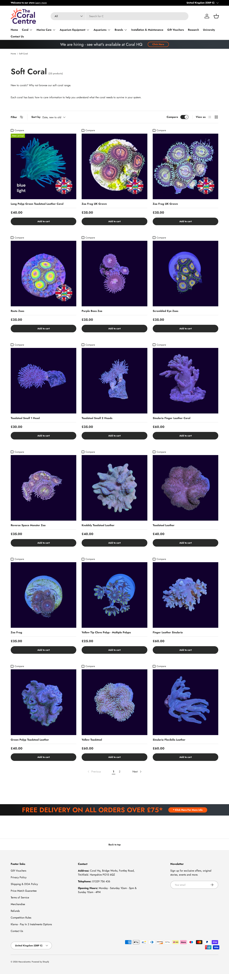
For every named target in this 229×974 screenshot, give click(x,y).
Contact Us (17, 36)
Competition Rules (21, 918)
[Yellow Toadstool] (114, 702)
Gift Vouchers (175, 30)
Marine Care (44, 30)
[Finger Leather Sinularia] (185, 595)
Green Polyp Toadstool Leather (30, 740)
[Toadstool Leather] (185, 488)
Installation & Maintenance (147, 30)
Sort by (35, 117)
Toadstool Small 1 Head (25, 418)
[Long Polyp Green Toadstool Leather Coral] (43, 166)
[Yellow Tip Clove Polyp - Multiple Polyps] (114, 595)
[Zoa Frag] (43, 595)
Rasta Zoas (17, 311)
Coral (25, 30)
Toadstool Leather (164, 525)
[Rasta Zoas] (43, 273)
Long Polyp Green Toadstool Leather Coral (37, 204)
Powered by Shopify (40, 961)
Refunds (15, 911)
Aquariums (100, 30)
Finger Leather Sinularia (168, 632)
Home (14, 30)
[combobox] (120, 16)
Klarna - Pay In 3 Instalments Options (31, 924)
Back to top (114, 844)
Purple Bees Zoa (92, 311)
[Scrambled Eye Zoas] (185, 273)
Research (193, 30)
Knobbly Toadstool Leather (98, 525)
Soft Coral (23, 54)
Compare (172, 117)
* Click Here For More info (188, 810)
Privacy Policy (18, 877)
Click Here (158, 44)
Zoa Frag (16, 632)
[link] (94, 772)
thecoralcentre (24, 961)
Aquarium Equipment (72, 30)
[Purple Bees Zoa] (114, 273)
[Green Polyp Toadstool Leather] (43, 702)
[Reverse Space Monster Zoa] (43, 488)
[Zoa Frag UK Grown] (114, 166)
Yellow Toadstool (92, 740)
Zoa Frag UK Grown (94, 204)
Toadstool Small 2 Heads (97, 418)
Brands (119, 30)
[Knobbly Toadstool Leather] (114, 488)
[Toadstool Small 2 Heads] (114, 380)
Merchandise (18, 904)
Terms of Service (20, 897)
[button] (216, 16)
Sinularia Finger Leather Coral (171, 418)
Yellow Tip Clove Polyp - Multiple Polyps (106, 632)
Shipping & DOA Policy (24, 884)
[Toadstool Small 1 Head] (43, 380)
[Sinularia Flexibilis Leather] (185, 702)
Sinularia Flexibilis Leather (169, 740)
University (209, 30)
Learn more (41, 2)
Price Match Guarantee (24, 891)
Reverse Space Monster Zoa (28, 525)
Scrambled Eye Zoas (165, 311)
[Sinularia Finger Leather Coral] (185, 380)
